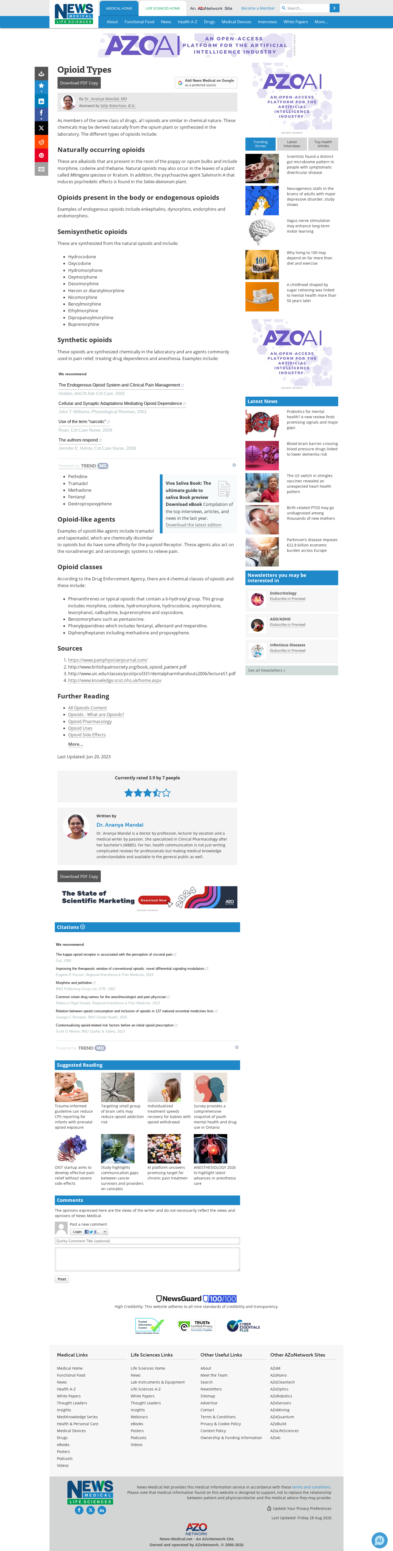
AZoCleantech (282, 1382)
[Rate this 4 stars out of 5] (156, 792)
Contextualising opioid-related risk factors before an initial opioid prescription (115, 1025)
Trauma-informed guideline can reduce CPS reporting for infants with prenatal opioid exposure (74, 1116)
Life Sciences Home (163, 8)
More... (75, 744)
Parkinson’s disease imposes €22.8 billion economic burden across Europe (312, 545)
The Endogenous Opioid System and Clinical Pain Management (119, 385)
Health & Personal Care (77, 1423)
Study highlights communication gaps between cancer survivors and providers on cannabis (122, 1178)
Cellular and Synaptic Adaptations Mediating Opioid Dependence (120, 403)
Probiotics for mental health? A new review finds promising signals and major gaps (312, 419)
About (206, 1368)
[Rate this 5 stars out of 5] (166, 792)
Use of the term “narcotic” (82, 421)
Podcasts (65, 1458)
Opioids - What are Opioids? (96, 714)
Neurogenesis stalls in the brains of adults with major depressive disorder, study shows (311, 196)
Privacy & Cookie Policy (221, 1423)
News (62, 1382)
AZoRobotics (281, 1395)
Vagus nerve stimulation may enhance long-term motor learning (308, 226)
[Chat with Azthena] (380, 1540)
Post (62, 1279)
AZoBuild (278, 1423)
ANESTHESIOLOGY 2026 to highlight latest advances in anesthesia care (215, 1175)
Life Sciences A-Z (146, 1389)
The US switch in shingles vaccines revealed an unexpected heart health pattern (310, 483)
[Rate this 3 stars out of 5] (147, 792)
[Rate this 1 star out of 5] (128, 792)
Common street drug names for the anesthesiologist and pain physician (111, 997)
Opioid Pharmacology (90, 721)
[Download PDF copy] (41, 73)
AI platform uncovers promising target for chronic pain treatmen (168, 1173)
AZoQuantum (282, 1416)
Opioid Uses (80, 728)
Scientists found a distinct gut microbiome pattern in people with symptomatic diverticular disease (310, 164)
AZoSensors (280, 1402)
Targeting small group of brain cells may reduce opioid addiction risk (122, 1113)
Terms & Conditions (218, 1416)
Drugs (62, 1437)
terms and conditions (311, 1487)
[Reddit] (41, 142)
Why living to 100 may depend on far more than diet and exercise (309, 258)
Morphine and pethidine (74, 983)
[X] (41, 128)
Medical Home (119, 8)
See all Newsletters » (266, 670)
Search (207, 1382)
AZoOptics (279, 1389)
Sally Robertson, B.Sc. (118, 105)
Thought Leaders (72, 1402)
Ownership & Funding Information (231, 1437)
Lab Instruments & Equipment (158, 1382)
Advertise (209, 1402)
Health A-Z (66, 1389)
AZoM (275, 1368)
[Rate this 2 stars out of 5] (138, 792)
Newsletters (211, 1389)
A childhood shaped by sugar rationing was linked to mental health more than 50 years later (311, 292)
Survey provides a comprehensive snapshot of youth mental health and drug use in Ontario (215, 1116)
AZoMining (280, 1409)
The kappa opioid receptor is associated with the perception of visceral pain (114, 954)
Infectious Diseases (287, 644)
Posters (63, 1451)
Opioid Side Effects (87, 734)
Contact (207, 1409)
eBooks (63, 1444)
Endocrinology (283, 593)
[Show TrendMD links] (234, 465)
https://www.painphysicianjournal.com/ (108, 660)
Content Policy (213, 1430)
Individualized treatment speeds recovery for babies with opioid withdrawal (169, 1113)
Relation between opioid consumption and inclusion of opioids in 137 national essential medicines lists (135, 1011)
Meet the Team (214, 1375)
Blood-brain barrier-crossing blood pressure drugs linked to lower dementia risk (312, 449)
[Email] (41, 169)
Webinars (139, 1416)
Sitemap (208, 1395)
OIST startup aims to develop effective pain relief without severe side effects (74, 1175)
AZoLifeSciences (284, 1430)
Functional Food (71, 1375)
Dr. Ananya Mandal (120, 825)
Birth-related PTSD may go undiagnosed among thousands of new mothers (311, 513)
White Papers (69, 1395)
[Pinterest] (41, 155)
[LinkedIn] (41, 101)
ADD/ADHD (280, 619)
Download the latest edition (194, 525)
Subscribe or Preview (287, 598)
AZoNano (278, 1375)
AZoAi (275, 1437)
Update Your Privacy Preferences (302, 1508)
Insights (64, 1409)
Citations (68, 927)
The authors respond (78, 440)
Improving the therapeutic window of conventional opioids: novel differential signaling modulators (130, 969)
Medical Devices (71, 1430)
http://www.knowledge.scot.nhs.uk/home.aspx (114, 680)
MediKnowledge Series (77, 1416)
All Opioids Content (87, 707)
